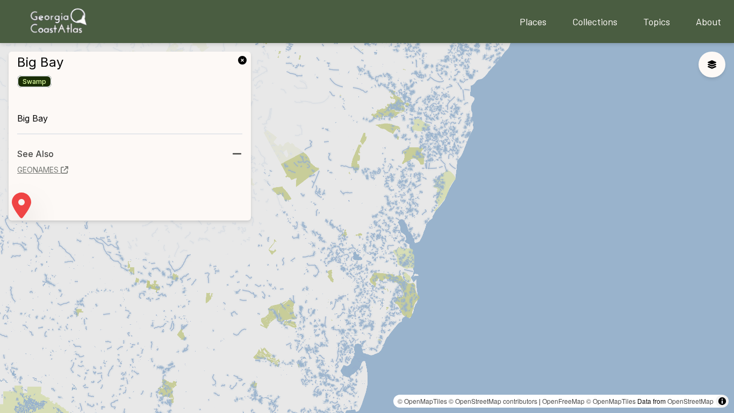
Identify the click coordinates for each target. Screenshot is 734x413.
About (708, 21)
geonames (38, 169)
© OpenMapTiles (422, 400)
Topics (656, 21)
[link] (244, 59)
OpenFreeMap (563, 400)
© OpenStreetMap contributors (493, 400)
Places (533, 21)
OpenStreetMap (690, 400)
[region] (367, 228)
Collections (594, 21)
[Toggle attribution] (722, 401)
